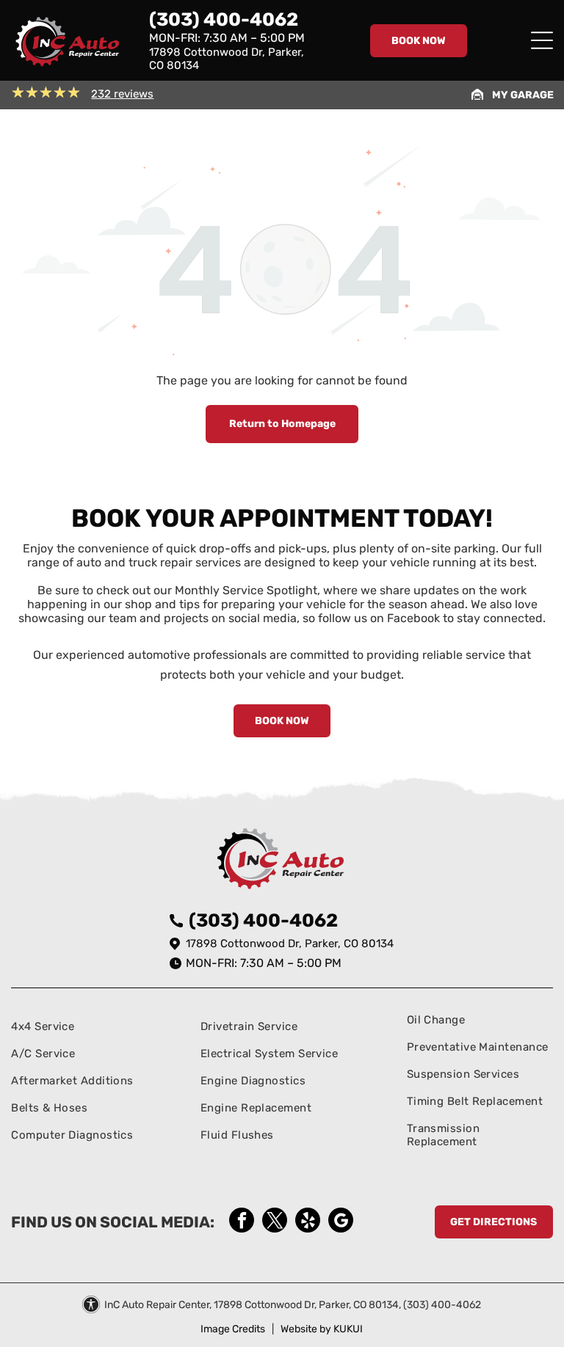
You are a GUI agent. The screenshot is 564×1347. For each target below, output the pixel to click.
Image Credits (232, 1329)
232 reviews (122, 94)
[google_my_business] (340, 1222)
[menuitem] (72, 1026)
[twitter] (274, 1222)
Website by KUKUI (322, 1329)
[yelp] (307, 1222)
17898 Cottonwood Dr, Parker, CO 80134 (290, 943)
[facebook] (241, 1222)
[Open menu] (542, 40)
